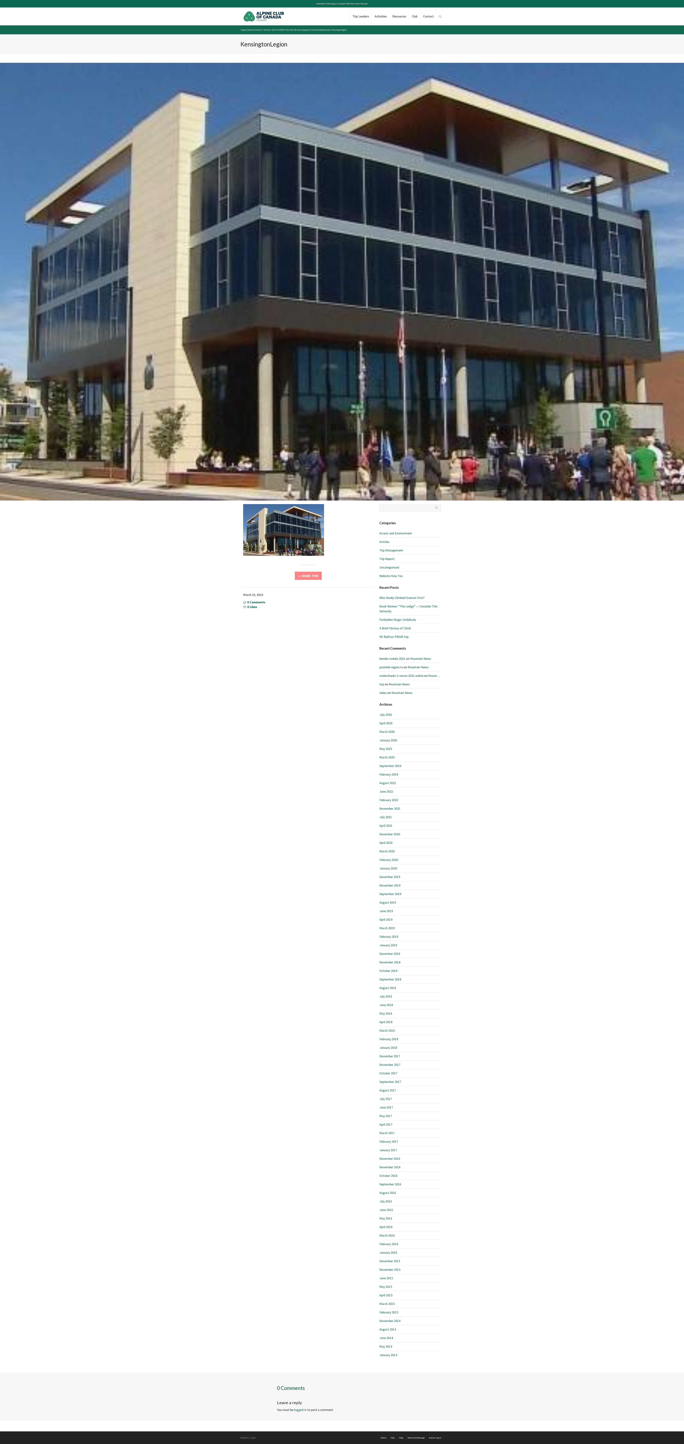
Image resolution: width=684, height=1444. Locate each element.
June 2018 (386, 1005)
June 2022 (386, 791)
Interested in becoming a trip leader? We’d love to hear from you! (342, 3)
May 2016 (385, 1218)
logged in (300, 1410)
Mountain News (420, 659)
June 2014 (386, 1338)
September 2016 (390, 1184)
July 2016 (385, 1201)
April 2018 (385, 1022)
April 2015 (385, 1295)
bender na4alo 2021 (392, 659)
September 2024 (390, 766)
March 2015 (387, 1304)
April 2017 (385, 1124)
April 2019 (385, 919)
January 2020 (388, 868)
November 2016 (389, 1167)
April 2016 (385, 1227)
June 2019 (386, 911)
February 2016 (388, 1244)
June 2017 (386, 1107)
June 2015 (386, 1278)
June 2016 (386, 1210)
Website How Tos (391, 576)
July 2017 (385, 1099)
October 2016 (388, 1176)
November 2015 (389, 1270)
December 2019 (389, 877)
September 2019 (390, 894)
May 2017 (385, 1116)
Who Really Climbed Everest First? (401, 598)
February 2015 (388, 1312)
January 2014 (388, 1355)
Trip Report (387, 559)
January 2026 (388, 740)
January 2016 (388, 1252)
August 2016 (387, 1193)
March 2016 (387, 1235)
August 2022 (387, 783)
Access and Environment (395, 533)
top (381, 684)
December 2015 (389, 1261)
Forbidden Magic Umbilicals (397, 620)
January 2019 (388, 945)
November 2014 (389, 1321)
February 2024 (388, 774)
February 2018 (388, 1039)
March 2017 (387, 1133)
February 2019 (388, 937)
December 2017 (389, 1056)
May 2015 (385, 1287)
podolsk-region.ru (391, 667)
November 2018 (389, 962)
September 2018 (390, 979)
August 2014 (387, 1329)
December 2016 (389, 1159)
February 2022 (388, 800)
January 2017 (388, 1150)
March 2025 (387, 757)
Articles (384, 542)
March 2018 (387, 1030)
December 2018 (389, 954)
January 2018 (388, 1048)
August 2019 (387, 902)
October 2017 (388, 1073)
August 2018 (387, 988)
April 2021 (385, 826)
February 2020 (388, 860)
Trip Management (391, 550)
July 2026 (385, 715)
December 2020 (389, 834)
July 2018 (385, 996)
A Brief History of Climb (395, 628)
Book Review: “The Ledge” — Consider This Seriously (408, 608)
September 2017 (390, 1082)
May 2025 (385, 749)
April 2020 (385, 843)
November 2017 (389, 1065)
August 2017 (387, 1090)
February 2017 (388, 1141)
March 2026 (387, 732)
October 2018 (388, 971)
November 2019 (389, 885)
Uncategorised (389, 567)
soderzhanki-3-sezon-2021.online (401, 676)
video (383, 693)
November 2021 (389, 808)
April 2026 (385, 723)
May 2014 (385, 1346)
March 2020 (387, 851)
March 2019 (387, 928)
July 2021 (385, 817)
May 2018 (385, 1013)
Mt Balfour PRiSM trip (394, 637)
